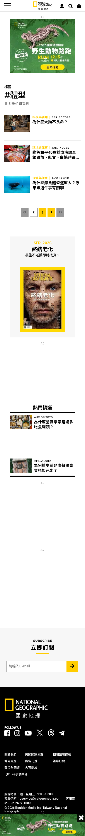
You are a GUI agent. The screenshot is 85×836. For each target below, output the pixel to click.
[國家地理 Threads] (51, 734)
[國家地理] (42, 9)
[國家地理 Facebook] (7, 733)
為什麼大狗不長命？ (50, 122)
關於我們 (10, 754)
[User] (62, 6)
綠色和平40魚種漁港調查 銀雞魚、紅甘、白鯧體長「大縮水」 (54, 157)
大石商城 (31, 767)
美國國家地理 (34, 754)
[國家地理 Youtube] (28, 733)
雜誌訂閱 (59, 761)
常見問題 (10, 761)
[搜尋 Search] (70, 6)
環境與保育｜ (41, 147)
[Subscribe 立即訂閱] (72, 666)
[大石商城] (79, 6)
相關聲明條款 (62, 754)
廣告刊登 (31, 761)
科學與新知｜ (41, 117)
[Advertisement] (42, 372)
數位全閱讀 (12, 767)
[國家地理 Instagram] (17, 733)
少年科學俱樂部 (16, 774)
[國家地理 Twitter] (39, 734)
